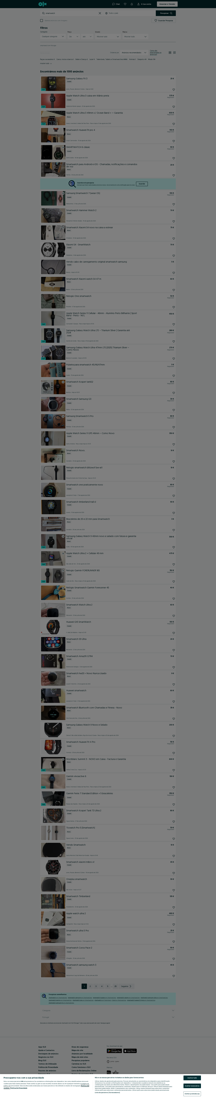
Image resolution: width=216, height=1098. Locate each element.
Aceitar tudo (192, 1078)
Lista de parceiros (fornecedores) (107, 1092)
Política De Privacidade (19, 1088)
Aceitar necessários (192, 1086)
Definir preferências (192, 1094)
